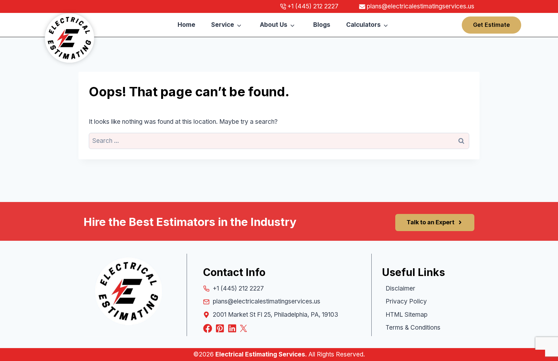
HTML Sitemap (407, 314)
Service (222, 24)
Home (186, 24)
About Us (273, 24)
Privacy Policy (406, 301)
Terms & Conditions (413, 327)
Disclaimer (400, 288)
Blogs (321, 24)
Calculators (363, 24)
